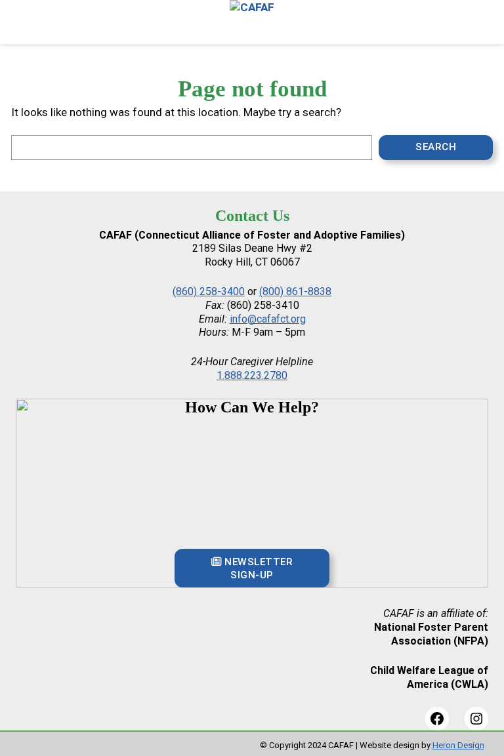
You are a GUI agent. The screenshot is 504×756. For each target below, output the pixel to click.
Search (435, 147)
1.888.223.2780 (252, 375)
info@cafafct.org (268, 319)
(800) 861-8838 (295, 291)
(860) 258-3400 (209, 291)
